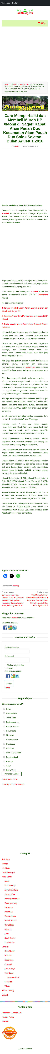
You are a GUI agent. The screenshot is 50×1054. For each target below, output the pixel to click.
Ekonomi (8, 955)
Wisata (7, 986)
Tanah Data (11, 717)
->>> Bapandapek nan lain (13, 784)
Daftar (7, 687)
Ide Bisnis (6, 868)
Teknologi (15, 585)
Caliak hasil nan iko (10, 779)
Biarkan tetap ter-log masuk (15, 666)
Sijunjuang (10, 743)
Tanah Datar (9, 942)
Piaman (9, 761)
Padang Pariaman (11, 898)
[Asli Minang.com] (25, 11)
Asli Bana (6, 859)
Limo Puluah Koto (13, 752)
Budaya (5, 863)
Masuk (9, 683)
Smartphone (43, 294)
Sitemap (5, 1021)
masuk (15, 617)
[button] (5, 627)
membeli (34, 291)
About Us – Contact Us (11, 1012)
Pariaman (8, 907)
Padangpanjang (12, 722)
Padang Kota (11, 713)
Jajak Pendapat (8, 872)
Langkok (5, 946)
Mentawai (10, 735)
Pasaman (10, 748)
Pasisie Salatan (12, 726)
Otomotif (8, 964)
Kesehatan (8, 959)
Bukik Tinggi (11, 770)
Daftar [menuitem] (15, 3)
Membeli (5, 213)
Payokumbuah (12, 757)
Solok (8, 708)
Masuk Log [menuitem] (5, 3)
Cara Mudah (9, 951)
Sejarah (5, 994)
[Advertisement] (25, 54)
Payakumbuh (10, 916)
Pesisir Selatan (10, 920)
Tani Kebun (9, 973)
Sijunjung (8, 929)
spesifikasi (30, 366)
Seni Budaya (9, 968)
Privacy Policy (8, 1017)
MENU (43, 23)
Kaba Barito (7, 876)
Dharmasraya (12, 739)
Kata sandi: (9, 656)
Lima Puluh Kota (11, 889)
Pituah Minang (8, 990)
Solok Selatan (10, 938)
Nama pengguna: (12, 647)
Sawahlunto (11, 730)
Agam (8, 765)
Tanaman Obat (13, 977)
